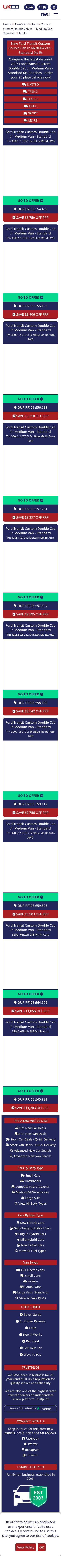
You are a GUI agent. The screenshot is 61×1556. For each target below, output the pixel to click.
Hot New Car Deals (32, 1128)
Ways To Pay (32, 1355)
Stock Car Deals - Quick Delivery (32, 1139)
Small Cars (32, 1175)
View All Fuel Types (32, 1251)
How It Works (32, 1335)
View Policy (25, 1547)
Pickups (32, 1281)
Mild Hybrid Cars (31, 1240)
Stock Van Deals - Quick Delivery (32, 1145)
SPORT (32, 113)
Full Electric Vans (32, 1270)
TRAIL (32, 106)
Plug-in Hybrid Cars (31, 1234)
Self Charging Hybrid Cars (32, 1228)
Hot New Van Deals (32, 1134)
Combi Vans (32, 1287)
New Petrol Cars (32, 1245)
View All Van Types (32, 1298)
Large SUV (32, 1198)
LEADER (32, 99)
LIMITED (32, 84)
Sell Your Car (32, 1348)
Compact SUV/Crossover (32, 1187)
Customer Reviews (32, 1321)
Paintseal (32, 1341)
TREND (32, 92)
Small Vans (32, 1276)
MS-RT (32, 120)
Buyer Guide (32, 1315)
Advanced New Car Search (32, 1151)
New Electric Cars (31, 1223)
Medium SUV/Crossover (32, 1192)
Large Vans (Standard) (32, 1292)
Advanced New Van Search (32, 1156)
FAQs (32, 1328)
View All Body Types (32, 1203)
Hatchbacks (32, 1181)
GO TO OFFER (29, 200)
